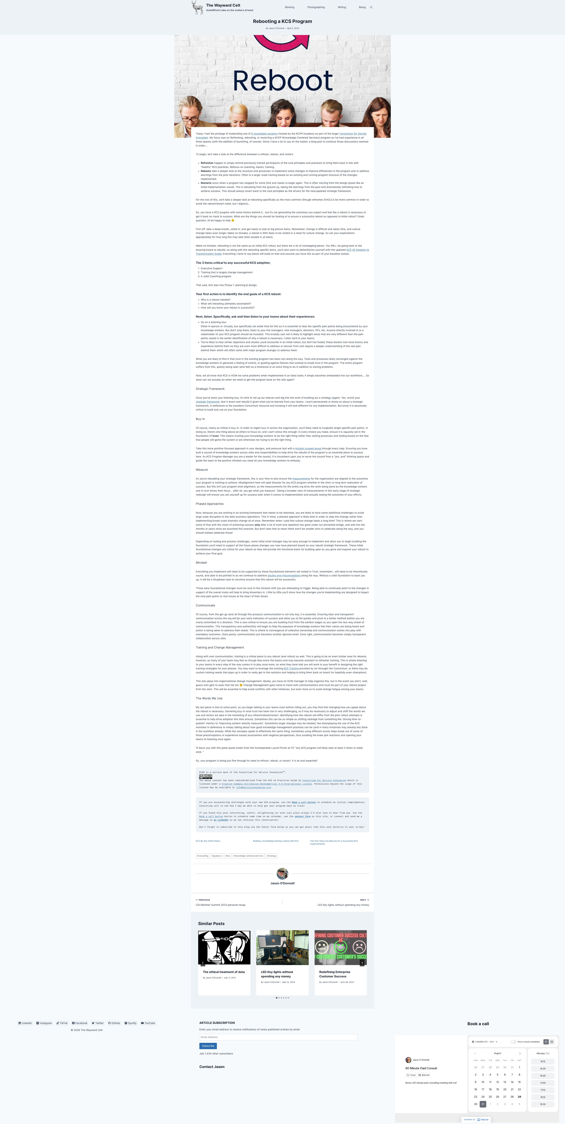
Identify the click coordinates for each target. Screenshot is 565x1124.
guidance (217, 856)
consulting (202, 856)
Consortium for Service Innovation (324, 780)
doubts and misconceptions (284, 575)
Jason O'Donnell (276, 28)
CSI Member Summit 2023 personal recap (220, 903)
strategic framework (208, 401)
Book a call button (211, 816)
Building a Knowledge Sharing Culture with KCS (276, 841)
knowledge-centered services (248, 856)
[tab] (276, 998)
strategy (271, 856)
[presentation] (224, 947)
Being (362, 7)
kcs (228, 856)
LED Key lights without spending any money (343, 903)
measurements (301, 478)
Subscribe (208, 1045)
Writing (342, 7)
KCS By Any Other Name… (208, 841)
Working (289, 7)
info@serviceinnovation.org (253, 787)
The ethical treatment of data (224, 972)
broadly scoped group (308, 448)
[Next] (362, 962)
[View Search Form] (371, 7)
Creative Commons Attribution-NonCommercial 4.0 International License (267, 784)
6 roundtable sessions (264, 133)
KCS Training (291, 668)
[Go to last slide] (203, 962)
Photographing (316, 7)
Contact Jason (212, 1067)
